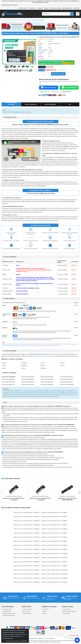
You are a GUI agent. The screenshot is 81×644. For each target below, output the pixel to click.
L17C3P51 (42, 363)
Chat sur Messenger (50, 87)
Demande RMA (66, 613)
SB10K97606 (43, 368)
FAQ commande (26, 611)
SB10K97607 (24, 365)
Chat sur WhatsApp (70, 87)
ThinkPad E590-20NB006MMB (66, 384)
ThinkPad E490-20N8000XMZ (8, 379)
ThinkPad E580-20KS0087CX (46, 382)
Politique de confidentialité (9, 615)
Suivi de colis (46, 609)
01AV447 (62, 365)
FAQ (70, 104)
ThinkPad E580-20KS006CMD (8, 382)
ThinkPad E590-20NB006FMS (27, 384)
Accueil (3, 20)
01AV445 (4, 368)
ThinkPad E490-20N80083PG (27, 379)
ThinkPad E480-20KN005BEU (46, 376)
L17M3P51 (4, 363)
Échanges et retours (27, 613)
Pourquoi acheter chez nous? (9, 613)
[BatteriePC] (12, 13)
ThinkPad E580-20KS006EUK (27, 382)
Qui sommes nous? (7, 609)
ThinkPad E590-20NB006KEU (46, 384)
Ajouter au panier (59, 74)
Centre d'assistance (27, 609)
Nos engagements (7, 611)
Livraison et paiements (31, 104)
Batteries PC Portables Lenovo (13, 20)
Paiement (40, 8)
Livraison (34, 8)
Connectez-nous (66, 609)
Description (11, 104)
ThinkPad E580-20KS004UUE (66, 379)
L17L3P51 (4, 365)
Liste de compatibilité (50, 104)
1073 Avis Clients (51, 39)
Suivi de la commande (57, 8)
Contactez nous (68, 8)
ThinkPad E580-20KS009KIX (66, 382)
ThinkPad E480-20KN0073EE (66, 376)
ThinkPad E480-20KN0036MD (27, 376)
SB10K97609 (24, 363)
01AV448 (42, 365)
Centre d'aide (76, 8)
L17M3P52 (62, 363)
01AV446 (23, 368)
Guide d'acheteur (23, 8)
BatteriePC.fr (41, 638)
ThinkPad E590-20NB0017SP (8, 384)
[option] (19, 51)
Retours (47, 8)
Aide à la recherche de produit (43, 356)
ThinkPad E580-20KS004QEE (46, 379)
